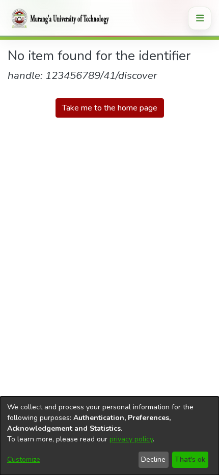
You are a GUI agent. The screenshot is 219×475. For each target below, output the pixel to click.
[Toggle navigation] (199, 18)
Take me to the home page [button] (109, 108)
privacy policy (131, 439)
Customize (23, 459)
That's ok (190, 459)
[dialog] (109, 436)
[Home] (59, 18)
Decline (153, 459)
